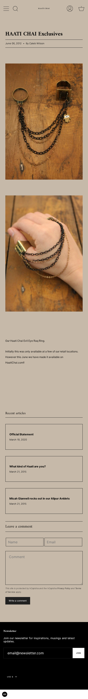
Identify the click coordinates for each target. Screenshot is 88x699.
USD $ (10, 677)
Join (78, 653)
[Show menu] (6, 8)
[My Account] (70, 8)
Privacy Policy (63, 588)
